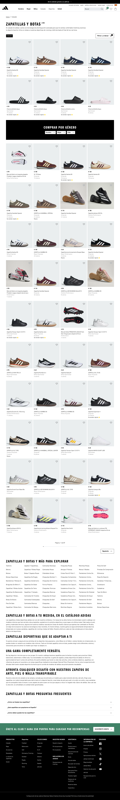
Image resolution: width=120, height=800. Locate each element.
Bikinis (8, 569)
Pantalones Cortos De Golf (86, 581)
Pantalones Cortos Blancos (85, 577)
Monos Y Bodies (84, 569)
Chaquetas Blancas (48, 592)
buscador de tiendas (74, 5)
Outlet (60, 9)
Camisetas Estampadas (32, 600)
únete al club (109, 5)
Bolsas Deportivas (12, 577)
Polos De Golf (101, 566)
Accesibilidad (90, 796)
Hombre (21, 9)
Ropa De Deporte (102, 577)
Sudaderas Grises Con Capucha (68, 589)
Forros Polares (47, 584)
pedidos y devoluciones (90, 5)
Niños (36, 9)
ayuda (81, 5)
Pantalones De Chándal (86, 592)
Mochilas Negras (66, 607)
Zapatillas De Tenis (30, 588)
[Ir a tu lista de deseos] (111, 9)
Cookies (56, 796)
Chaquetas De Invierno (49, 581)
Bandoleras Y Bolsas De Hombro (14, 581)
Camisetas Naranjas (49, 566)
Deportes (52, 9)
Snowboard (101, 584)
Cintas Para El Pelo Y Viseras (68, 574)
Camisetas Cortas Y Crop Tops (69, 581)
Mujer (29, 9)
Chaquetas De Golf (48, 600)
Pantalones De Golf (85, 600)
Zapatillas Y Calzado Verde (30, 592)
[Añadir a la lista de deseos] (29, 42)
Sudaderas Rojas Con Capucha (68, 592)
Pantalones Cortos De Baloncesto (86, 574)
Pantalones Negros (85, 603)
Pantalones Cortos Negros (85, 585)
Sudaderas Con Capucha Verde (69, 600)
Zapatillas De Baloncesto (14, 592)
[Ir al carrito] (115, 9)
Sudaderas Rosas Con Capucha (68, 596)
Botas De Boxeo (11, 600)
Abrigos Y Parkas (66, 569)
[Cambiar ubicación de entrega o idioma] (116, 5)
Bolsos (8, 573)
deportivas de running (44, 30)
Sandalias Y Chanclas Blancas (104, 581)
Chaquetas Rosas (66, 566)
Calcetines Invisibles (86, 607)
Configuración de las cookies (34, 796)
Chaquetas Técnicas (49, 588)
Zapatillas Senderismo (31, 581)
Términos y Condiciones (78, 796)
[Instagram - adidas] (106, 749)
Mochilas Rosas (84, 566)
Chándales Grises (48, 573)
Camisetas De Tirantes (31, 596)
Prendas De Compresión (105, 569)
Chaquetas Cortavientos (68, 577)
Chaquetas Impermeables (47, 604)
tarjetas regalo (101, 5)
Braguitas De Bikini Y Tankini (13, 585)
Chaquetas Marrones (49, 607)
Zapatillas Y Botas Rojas (32, 569)
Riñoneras (100, 573)
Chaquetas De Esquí (49, 596)
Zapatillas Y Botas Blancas (12, 596)
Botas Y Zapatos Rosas (31, 573)
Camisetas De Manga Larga (31, 607)
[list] (50, 35)
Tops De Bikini (102, 592)
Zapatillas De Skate (30, 584)
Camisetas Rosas (48, 569)
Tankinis (9, 566)
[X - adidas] (106, 754)
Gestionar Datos (48, 796)
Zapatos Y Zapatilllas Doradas (31, 566)
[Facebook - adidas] (106, 744)
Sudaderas (100, 588)
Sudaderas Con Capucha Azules (69, 585)
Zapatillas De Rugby (31, 577)
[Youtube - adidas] (106, 769)
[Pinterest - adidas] (106, 759)
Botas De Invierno (66, 603)
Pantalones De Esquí (86, 596)
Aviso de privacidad (64, 796)
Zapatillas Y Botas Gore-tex (14, 607)
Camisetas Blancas (30, 603)
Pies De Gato (10, 603)
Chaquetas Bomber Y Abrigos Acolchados (49, 577)
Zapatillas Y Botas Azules (14, 588)
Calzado (43, 9)
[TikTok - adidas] (106, 764)
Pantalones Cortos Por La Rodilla (87, 589)
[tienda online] (5, 8)
